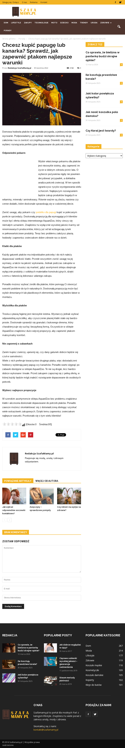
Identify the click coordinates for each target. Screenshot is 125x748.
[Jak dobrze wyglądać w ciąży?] (50, 647)
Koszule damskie (94, 675)
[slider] (12, 424)
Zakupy (28, 23)
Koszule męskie (94, 665)
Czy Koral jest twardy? (101, 130)
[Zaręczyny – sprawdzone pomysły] (42, 496)
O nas (24, 2)
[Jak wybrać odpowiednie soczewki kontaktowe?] (14, 496)
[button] (119, 27)
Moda (74, 23)
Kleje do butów (94, 684)
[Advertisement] (84, 12)
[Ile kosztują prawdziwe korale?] (8, 664)
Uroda (94, 23)
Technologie (41, 23)
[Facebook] (115, 2)
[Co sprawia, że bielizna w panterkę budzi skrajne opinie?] (8, 647)
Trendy (84, 23)
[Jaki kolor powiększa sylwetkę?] (8, 677)
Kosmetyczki (92, 670)
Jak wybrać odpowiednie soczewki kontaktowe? (13, 510)
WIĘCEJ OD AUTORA (46, 481)
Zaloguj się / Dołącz (10, 2)
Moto (54, 23)
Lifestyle (16, 23)
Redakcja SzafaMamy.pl (19, 68)
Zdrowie (104, 23)
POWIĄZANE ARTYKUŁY (17, 481)
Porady (7, 31)
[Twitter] (120, 2)
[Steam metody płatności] (50, 680)
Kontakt (44, 2)
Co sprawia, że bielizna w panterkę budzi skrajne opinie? (102, 56)
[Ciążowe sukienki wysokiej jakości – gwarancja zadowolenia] (50, 661)
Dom (6, 23)
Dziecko (64, 23)
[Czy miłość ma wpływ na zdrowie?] (69, 496)
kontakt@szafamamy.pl (46, 729)
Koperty (90, 679)
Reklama (33, 2)
